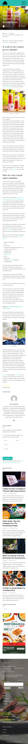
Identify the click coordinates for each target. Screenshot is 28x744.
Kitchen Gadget (7, 391)
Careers (4, 732)
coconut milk (8, 229)
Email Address (7, 681)
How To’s (5, 695)
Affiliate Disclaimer (7, 722)
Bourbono (5, 374)
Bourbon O (7, 42)
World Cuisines (6, 698)
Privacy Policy (6, 735)
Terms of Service (6, 719)
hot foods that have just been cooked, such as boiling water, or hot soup (14, 199)
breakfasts (13, 169)
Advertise (5, 729)
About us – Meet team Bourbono (10, 714)
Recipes (4, 693)
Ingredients (5, 701)
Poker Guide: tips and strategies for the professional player (11, 523)
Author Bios (5, 716)
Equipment (5, 703)
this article (16, 374)
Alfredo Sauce (7, 254)
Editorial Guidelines (7, 726)
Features (5, 706)
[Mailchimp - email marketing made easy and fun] (20, 687)
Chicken (11, 259)
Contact (4, 711)
